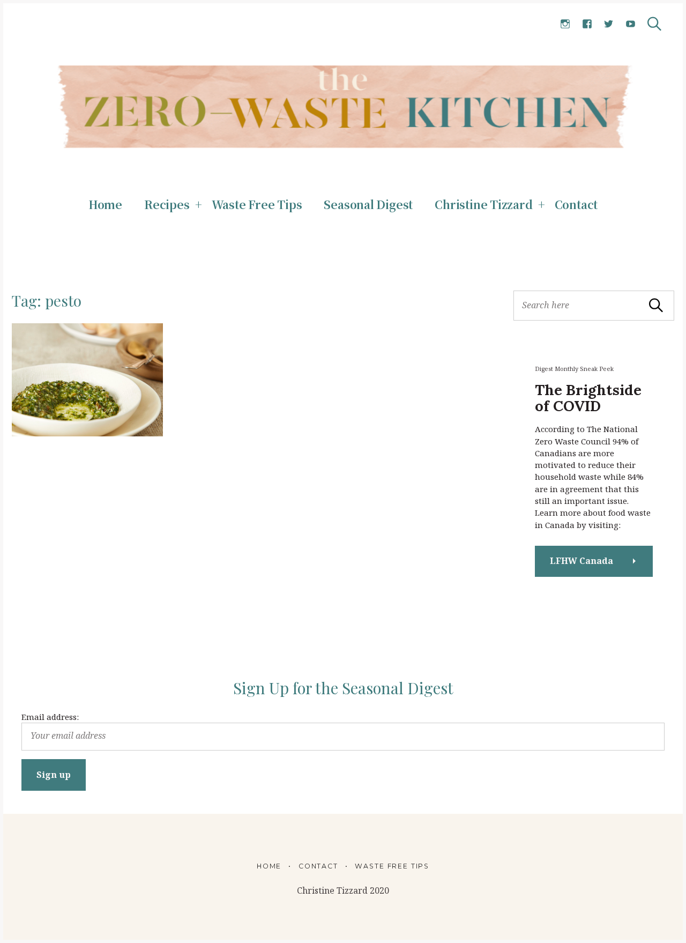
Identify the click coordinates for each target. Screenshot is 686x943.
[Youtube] (630, 24)
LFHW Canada (581, 561)
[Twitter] (608, 24)
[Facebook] (587, 24)
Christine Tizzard (483, 204)
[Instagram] (565, 24)
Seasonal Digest (368, 204)
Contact (576, 204)
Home (105, 204)
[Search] (654, 24)
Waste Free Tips (257, 204)
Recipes (167, 204)
